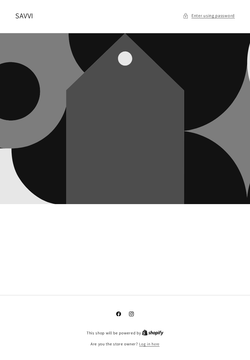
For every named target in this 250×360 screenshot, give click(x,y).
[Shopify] (152, 333)
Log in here (149, 344)
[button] (209, 16)
